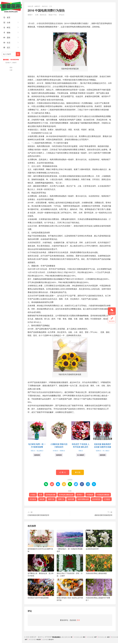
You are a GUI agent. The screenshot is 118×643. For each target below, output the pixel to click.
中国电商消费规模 (103, 494)
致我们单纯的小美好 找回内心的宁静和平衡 (70, 599)
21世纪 (32, 494)
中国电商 (90, 494)
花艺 (6, 47)
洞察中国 (51, 499)
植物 (6, 32)
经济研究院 (96, 499)
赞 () (62, 472)
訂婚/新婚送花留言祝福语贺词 (38, 515)
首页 (6, 17)
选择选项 (37, 455)
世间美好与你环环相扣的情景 (38, 598)
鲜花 (6, 27)
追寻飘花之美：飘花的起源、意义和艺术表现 (40, 574)
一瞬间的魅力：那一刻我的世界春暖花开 (70, 550)
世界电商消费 (50, 494)
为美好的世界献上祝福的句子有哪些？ (98, 599)
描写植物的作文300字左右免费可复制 (40, 550)
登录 (78, 620)
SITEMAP (48, 637)
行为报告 (107, 499)
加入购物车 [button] (80, 455)
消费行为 (61, 499)
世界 (40, 494)
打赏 (77, 472)
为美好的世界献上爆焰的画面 (96, 573)
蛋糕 (6, 37)
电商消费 (71, 499)
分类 (6, 22)
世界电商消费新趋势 (66, 494)
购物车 (14, 62)
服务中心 (41, 637)
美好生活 (44, 6)
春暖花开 (11, 7)
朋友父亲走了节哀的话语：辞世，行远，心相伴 (70, 574)
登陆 (11, 67)
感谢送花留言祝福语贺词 (103, 515)
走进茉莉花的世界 (92, 549)
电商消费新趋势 (83, 499)
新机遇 (42, 499)
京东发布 (33, 499)
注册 (11, 70)
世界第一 (80, 494)
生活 (6, 42)
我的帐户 (8, 62)
